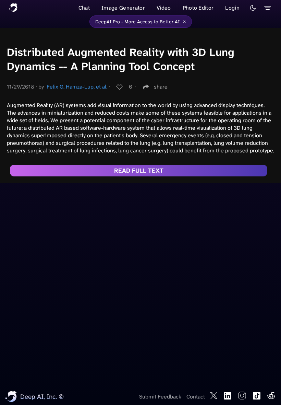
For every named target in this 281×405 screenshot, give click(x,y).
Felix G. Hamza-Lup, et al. (77, 86)
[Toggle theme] (252, 7)
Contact (195, 396)
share (161, 86)
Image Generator (123, 7)
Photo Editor (198, 7)
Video (164, 7)
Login (232, 7)
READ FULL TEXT (138, 170)
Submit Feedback (160, 396)
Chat (84, 7)
